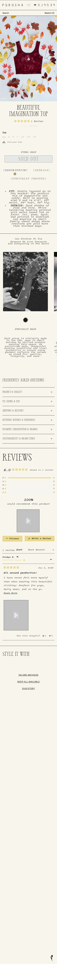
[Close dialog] (52, 3)
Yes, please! (28, 499)
